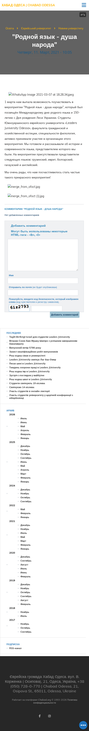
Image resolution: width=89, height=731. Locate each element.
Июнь (23, 422)
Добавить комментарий (28, 225)
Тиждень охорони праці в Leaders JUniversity (35, 367)
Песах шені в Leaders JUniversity (27, 363)
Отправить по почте (33, 287)
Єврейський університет (36, 28)
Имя (11, 275)
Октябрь (25, 454)
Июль (23, 418)
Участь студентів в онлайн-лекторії (29, 391)
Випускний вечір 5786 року (25, 347)
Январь (24, 438)
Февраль (25, 434)
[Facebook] (39, 716)
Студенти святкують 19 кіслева (27, 383)
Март (23, 473)
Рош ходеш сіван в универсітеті (27, 355)
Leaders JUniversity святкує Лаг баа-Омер (32, 359)
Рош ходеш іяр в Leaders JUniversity (29, 371)
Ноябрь (24, 450)
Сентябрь (25, 457)
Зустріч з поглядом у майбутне (26, 375)
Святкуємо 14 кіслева (21, 387)
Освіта (10, 28)
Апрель (24, 430)
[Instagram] (49, 716)
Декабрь (25, 446)
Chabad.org (44, 699)
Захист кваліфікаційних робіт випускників (33, 351)
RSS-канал (15, 648)
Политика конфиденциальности (55, 701)
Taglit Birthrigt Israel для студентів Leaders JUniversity (39, 336)
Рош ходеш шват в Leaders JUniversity (30, 379)
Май (22, 426)
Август (24, 564)
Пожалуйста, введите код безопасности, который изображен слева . (43, 300)
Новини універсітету (70, 28)
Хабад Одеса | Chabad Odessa (28, 5)
